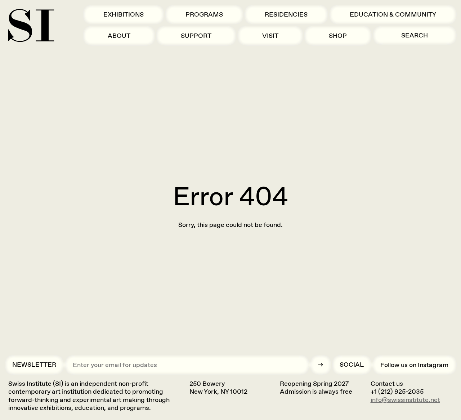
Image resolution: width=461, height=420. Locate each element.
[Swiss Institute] (31, 25)
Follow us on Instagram (414, 365)
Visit (270, 36)
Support (196, 36)
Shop (338, 36)
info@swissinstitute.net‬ (405, 400)
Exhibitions (123, 14)
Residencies (286, 14)
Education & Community (393, 14)
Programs (204, 14)
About (119, 36)
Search (414, 35)
